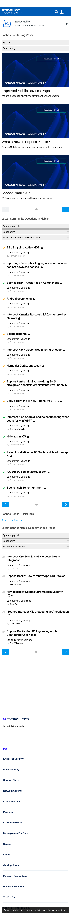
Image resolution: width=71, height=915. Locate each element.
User (61, 12)
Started (19, 639)
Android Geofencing (19, 298)
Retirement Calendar (12, 520)
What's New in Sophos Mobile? (26, 142)
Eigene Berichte (17, 334)
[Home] (16, 11)
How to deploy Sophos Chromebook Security (35, 592)
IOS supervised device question (26, 471)
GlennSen (14, 604)
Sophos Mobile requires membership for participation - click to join (35, 910)
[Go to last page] (36, 209)
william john (15, 584)
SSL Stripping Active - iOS (23, 247)
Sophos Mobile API (16, 193)
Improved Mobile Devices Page (26, 90)
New (66, 23)
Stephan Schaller (18, 429)
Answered (4, 283)
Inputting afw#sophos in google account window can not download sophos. (37, 265)
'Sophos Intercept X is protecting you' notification (38, 611)
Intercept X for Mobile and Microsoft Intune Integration (33, 558)
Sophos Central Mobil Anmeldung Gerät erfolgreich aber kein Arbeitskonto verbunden (35, 383)
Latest (18, 252)
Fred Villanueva (17, 643)
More (44, 25)
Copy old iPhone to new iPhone (26, 401)
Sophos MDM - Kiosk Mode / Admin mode (33, 283)
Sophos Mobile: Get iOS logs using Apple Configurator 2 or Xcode (32, 633)
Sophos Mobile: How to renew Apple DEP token (36, 576)
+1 (58, 401)
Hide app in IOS (16, 436)
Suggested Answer (4, 247)
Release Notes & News (25, 25)
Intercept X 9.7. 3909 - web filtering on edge (34, 349)
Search (56, 12)
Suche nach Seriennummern (25, 487)
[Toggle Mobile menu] (66, 12)
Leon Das (14, 568)
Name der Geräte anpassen (24, 365)
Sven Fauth (15, 623)
